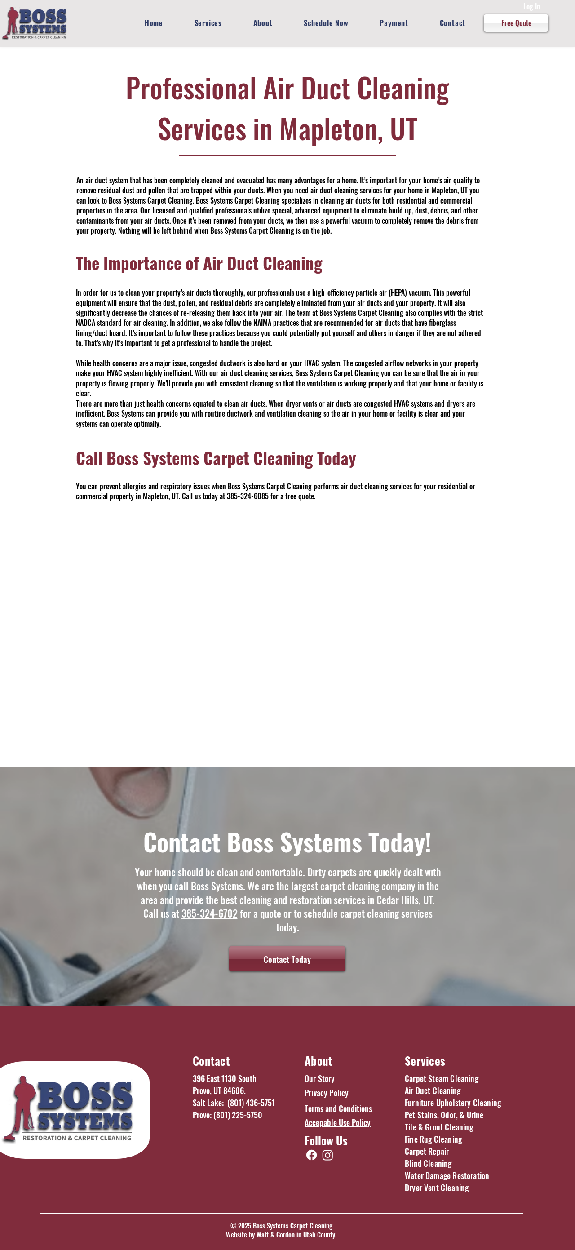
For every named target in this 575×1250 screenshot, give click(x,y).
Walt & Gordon (276, 1234)
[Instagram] (328, 1155)
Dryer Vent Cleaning (437, 1187)
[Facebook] (311, 1155)
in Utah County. (315, 1234)
